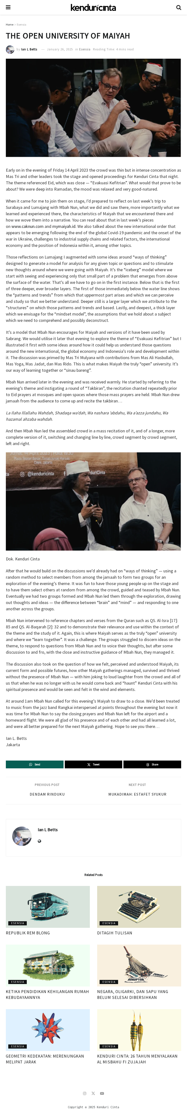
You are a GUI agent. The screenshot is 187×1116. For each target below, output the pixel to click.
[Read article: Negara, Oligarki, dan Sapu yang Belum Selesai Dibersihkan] (139, 966)
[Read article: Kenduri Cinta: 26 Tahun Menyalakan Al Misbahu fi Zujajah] (139, 1030)
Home (9, 24)
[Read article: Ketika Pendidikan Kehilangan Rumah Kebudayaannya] (48, 966)
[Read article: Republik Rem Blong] (48, 907)
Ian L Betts (29, 49)
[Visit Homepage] (93, 7)
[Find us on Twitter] (93, 1093)
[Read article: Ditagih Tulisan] (139, 907)
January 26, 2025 (60, 49)
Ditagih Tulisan (114, 933)
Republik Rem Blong (28, 933)
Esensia (21, 24)
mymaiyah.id (63, 226)
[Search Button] (178, 7)
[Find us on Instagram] (84, 1093)
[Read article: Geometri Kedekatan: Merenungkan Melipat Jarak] (48, 1030)
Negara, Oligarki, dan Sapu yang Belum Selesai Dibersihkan (132, 994)
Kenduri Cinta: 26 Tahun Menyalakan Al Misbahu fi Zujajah (137, 1059)
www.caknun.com (27, 226)
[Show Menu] (8, 7)
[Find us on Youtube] (102, 1093)
